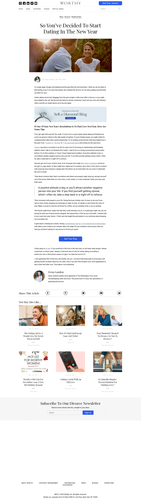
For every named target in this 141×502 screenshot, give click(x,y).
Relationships (76, 17)
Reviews (95, 483)
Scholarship (68, 485)
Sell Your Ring (70, 239)
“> (53, 143)
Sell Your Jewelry (110, 3)
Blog (61, 17)
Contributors (69, 483)
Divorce (67, 17)
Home (21, 9)
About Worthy (27, 483)
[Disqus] (70, 450)
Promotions (109, 483)
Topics (28, 9)
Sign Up (88, 412)
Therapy (37, 147)
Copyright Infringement (48, 483)
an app (48, 249)
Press (83, 483)
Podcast (46, 9)
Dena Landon (49, 79)
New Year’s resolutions (89, 163)
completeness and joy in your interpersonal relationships (85, 224)
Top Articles (37, 9)
